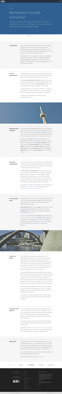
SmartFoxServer (31, 186)
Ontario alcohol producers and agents (41, 327)
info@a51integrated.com (16, 373)
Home (25, 373)
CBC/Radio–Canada (26, 381)
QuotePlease (26, 382)
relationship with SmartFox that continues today (31, 188)
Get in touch (40, 356)
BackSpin (48, 274)
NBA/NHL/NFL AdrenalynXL (27, 388)
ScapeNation (26, 386)
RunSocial (44, 343)
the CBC (32, 343)
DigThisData (43, 286)
